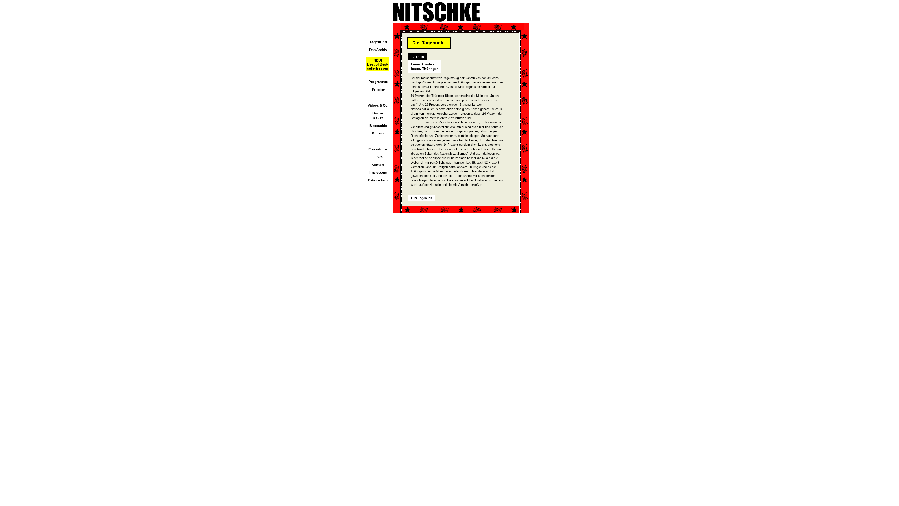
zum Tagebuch (421, 198)
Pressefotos (378, 149)
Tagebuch (378, 42)
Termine (378, 89)
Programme (378, 82)
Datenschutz (378, 180)
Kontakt (378, 165)
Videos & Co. (378, 105)
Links (378, 157)
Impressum (378, 172)
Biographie (378, 125)
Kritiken (378, 133)
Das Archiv (378, 50)
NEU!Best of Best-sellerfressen (377, 64)
